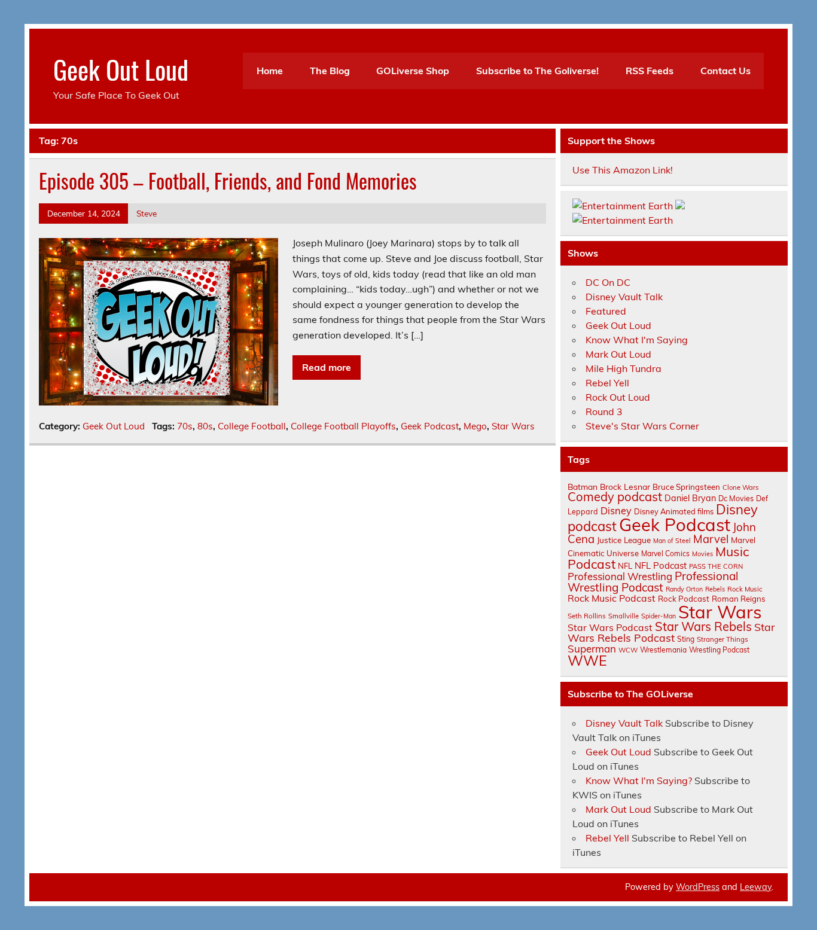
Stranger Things (722, 639)
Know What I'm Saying (637, 340)
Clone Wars (741, 487)
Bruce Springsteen (686, 487)
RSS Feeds (649, 71)
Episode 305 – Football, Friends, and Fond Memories (228, 181)
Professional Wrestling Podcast (653, 581)
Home (270, 71)
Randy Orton (684, 589)
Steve (146, 213)
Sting (685, 639)
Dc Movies (736, 498)
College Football (252, 426)
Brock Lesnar (625, 486)
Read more (326, 367)
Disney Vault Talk (624, 297)
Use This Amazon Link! (622, 170)
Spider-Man (658, 616)
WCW (628, 650)
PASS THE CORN (716, 566)
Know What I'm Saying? (639, 780)
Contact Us (725, 71)
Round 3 (604, 411)
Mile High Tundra (623, 368)
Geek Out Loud (120, 69)
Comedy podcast (615, 496)
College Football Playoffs (343, 426)
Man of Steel (672, 540)
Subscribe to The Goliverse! (537, 71)
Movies (702, 554)
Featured (606, 311)
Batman (582, 486)
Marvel (710, 539)
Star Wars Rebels (703, 626)
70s (185, 426)
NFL (625, 566)
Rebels (715, 589)
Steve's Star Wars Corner (642, 426)
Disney (616, 511)
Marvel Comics (665, 553)
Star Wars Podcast (610, 627)
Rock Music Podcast (612, 598)
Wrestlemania (663, 649)
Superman (592, 648)
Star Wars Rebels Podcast (671, 632)
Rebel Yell (607, 383)
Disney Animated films (674, 511)
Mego (475, 426)
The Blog (330, 71)
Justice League (624, 540)
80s (205, 426)
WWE (587, 660)
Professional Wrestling (620, 576)
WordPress (698, 887)
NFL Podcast (661, 565)
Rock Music (745, 589)
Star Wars (513, 426)
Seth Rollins (587, 615)
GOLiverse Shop (412, 71)
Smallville (623, 616)
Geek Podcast (430, 426)
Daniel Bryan (690, 498)
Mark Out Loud (618, 354)
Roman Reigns (739, 598)
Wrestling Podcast (719, 649)
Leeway (756, 887)
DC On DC (608, 282)
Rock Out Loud (618, 397)
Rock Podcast (683, 598)
